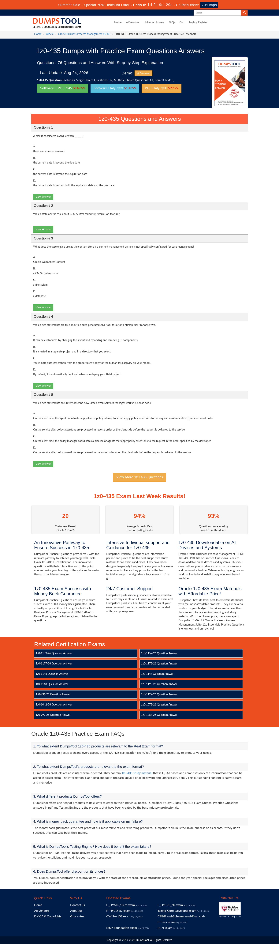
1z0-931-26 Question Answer (53, 694)
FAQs (172, 22)
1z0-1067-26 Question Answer (159, 715)
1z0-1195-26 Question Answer (159, 684)
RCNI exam (165, 927)
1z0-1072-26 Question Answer (159, 704)
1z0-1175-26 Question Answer (159, 663)
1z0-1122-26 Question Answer (159, 694)
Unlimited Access (154, 22)
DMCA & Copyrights (47, 916)
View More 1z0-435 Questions (139, 477)
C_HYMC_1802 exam (120, 905)
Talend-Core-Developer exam (177, 910)
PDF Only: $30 (161, 88)
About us (76, 910)
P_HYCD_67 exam (118, 910)
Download (144, 73)
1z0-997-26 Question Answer (53, 715)
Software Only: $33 (115, 88)
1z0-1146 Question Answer (52, 674)
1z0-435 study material (136, 773)
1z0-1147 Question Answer (157, 674)
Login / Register (198, 22)
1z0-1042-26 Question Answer (54, 704)
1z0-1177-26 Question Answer (54, 663)
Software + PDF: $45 (62, 88)
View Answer (43, 197)
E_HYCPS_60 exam (170, 905)
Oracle (50, 34)
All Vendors (132, 22)
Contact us (77, 905)
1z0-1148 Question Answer (52, 684)
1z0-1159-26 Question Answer (54, 653)
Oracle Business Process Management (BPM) (84, 34)
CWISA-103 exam (118, 916)
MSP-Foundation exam (121, 927)
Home (117, 22)
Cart (182, 22)
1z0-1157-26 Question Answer (159, 653)
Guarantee (77, 916)
